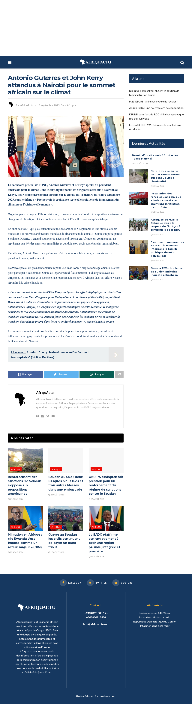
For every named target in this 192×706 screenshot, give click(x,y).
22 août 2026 (16, 552)
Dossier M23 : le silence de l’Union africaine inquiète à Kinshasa (167, 271)
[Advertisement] (96, 28)
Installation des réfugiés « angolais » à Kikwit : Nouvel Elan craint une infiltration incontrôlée (166, 200)
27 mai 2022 (158, 234)
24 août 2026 (16, 499)
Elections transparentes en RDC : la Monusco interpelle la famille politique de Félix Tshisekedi (167, 249)
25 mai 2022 (158, 186)
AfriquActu (26, 105)
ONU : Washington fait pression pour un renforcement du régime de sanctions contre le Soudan (106, 485)
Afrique (71, 105)
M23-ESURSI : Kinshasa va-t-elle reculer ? (153, 101)
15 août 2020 (140, 163)
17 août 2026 (57, 552)
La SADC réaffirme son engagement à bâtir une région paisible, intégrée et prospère (104, 543)
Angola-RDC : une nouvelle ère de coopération (156, 107)
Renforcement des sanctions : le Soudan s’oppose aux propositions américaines (24, 485)
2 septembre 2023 (49, 105)
